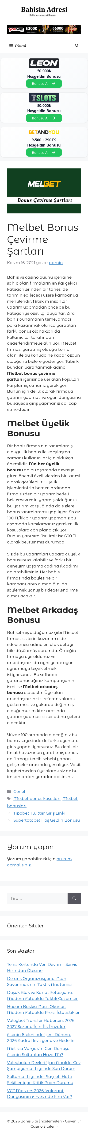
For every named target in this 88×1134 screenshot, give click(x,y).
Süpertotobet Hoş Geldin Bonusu (46, 820)
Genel (19, 791)
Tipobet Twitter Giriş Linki (39, 813)
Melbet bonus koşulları (37, 798)
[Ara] (74, 898)
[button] (76, 46)
